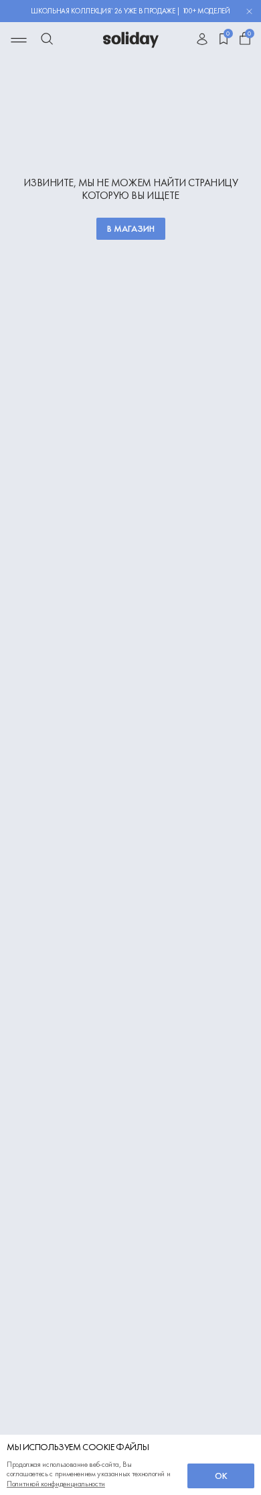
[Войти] (202, 40)
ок (221, 1476)
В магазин (131, 228)
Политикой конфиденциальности (56, 1483)
